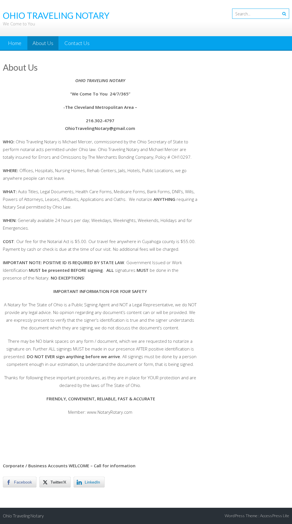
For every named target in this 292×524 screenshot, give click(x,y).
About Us (43, 43)
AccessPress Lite (274, 515)
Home (14, 43)
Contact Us (77, 43)
